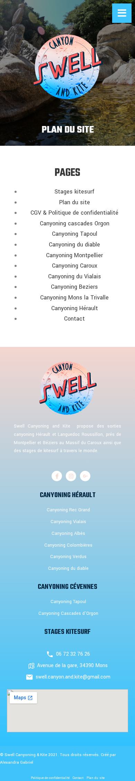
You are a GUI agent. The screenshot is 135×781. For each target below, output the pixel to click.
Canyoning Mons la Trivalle (74, 298)
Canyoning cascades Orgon (74, 223)
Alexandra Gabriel (16, 762)
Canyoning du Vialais (74, 276)
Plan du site (74, 202)
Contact (74, 319)
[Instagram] (71, 476)
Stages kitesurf (74, 192)
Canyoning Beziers (74, 287)
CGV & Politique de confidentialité (74, 213)
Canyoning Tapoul (74, 234)
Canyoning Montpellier (74, 255)
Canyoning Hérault (74, 308)
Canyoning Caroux (74, 266)
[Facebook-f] (57, 476)
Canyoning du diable (74, 245)
